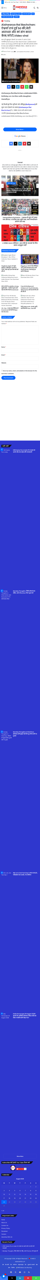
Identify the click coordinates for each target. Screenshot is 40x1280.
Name (3, 347)
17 (4, 1198)
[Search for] (38, 8)
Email (3, 355)
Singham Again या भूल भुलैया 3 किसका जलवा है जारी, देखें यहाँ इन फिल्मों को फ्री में (9, 268)
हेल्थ (9, 1267)
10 (4, 1194)
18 (9, 1198)
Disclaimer (4, 1231)
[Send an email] (14, 51)
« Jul (2, 1210)
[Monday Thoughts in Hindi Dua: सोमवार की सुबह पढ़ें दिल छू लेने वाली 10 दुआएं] (6, 801)
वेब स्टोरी (7, 1264)
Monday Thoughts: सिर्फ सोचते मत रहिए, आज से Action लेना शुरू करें (24, 592)
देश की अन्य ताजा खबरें (7, 16)
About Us (4, 1222)
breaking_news (16, 14)
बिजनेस (13, 1267)
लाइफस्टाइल (20, 1264)
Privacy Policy (5, 1228)
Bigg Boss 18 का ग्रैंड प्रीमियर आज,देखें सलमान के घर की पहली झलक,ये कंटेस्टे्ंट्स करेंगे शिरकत (29, 268)
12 (14, 1194)
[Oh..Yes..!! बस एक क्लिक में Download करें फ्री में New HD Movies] (10, 300)
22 (30, 1198)
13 (20, 1194)
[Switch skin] (34, 8)
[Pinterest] (22, 87)
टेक (25, 1264)
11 (9, 1194)
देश (33, 14)
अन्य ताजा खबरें (26, 14)
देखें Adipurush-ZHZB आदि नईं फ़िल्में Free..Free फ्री (29, 307)
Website (3, 363)
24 (4, 1202)
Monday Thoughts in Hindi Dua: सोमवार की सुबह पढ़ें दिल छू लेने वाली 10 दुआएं (25, 734)
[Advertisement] (7, 408)
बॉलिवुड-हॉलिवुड (5, 14)
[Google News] (20, 136)
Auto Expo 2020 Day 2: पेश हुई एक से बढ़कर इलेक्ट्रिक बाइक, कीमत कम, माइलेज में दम (20, 190)
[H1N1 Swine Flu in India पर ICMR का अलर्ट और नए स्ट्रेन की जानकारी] (6, 519)
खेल (37, 1264)
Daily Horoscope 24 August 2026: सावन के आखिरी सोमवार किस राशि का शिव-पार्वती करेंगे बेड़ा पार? (24, 1016)
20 (20, 1198)
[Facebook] (9, 87)
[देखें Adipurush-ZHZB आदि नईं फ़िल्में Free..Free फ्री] (30, 300)
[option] (20, 186)
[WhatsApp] (27, 87)
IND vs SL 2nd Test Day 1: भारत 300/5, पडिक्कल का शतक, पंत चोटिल (25, 874)
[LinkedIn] (18, 87)
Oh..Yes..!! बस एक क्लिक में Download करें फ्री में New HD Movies (9, 310)
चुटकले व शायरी (31, 1264)
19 (14, 1198)
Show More (19, 129)
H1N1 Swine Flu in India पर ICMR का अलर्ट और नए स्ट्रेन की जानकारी (24, 451)
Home (3, 1219)
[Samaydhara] (20, 7)
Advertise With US (6, 1237)
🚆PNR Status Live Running (24, 1267)
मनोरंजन (17, 16)
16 (36, 1194)
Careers (3, 1234)
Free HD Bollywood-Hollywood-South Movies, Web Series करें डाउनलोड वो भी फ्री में (29, 288)
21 (25, 1198)
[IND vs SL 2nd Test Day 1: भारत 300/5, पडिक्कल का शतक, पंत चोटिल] (6, 942)
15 (30, 1194)
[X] (13, 87)
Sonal (12, 51)
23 (36, 1198)
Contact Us (4, 1225)
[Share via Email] (31, 87)
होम (3, 1264)
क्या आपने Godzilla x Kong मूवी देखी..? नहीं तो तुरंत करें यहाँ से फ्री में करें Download (10, 288)
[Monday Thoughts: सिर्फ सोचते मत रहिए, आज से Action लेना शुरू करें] (6, 660)
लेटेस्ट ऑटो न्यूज (11, 183)
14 (25, 1194)
